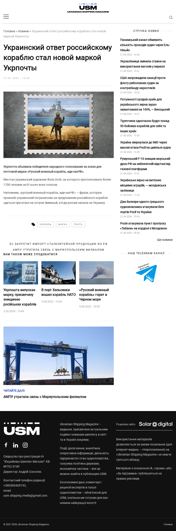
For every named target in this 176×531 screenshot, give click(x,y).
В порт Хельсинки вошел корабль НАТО (58, 292)
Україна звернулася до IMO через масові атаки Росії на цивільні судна (145, 145)
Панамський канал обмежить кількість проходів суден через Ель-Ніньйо (145, 45)
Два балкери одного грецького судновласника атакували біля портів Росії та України (142, 207)
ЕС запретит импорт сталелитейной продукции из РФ (59, 244)
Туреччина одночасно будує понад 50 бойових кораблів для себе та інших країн (144, 126)
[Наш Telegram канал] (146, 273)
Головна (9, 31)
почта (78, 224)
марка (62, 224)
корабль (46, 224)
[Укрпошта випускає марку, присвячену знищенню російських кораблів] (20, 272)
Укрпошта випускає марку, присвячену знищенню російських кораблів (19, 297)
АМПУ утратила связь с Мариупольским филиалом (58, 249)
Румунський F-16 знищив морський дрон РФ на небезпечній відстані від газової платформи (145, 164)
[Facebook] (5, 445)
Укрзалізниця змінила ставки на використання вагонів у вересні (143, 64)
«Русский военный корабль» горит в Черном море (94, 295)
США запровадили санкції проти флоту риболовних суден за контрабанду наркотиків (142, 83)
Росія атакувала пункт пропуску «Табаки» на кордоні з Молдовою (143, 226)
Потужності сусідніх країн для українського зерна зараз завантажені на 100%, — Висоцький (145, 104)
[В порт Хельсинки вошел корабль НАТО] (58, 272)
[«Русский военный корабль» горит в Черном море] (96, 272)
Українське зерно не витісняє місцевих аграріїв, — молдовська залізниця (143, 185)
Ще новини (165, 239)
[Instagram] (25, 445)
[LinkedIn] (15, 445)
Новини (23, 31)
